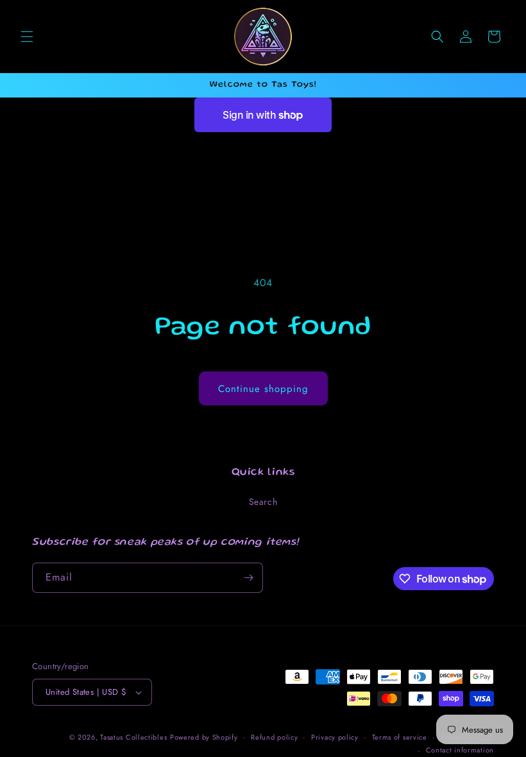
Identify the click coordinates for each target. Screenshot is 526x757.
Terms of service (399, 737)
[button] (27, 36)
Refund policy (274, 737)
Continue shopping (263, 389)
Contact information (460, 750)
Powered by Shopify (204, 737)
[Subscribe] (248, 578)
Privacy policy (335, 737)
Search (263, 501)
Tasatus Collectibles (133, 737)
